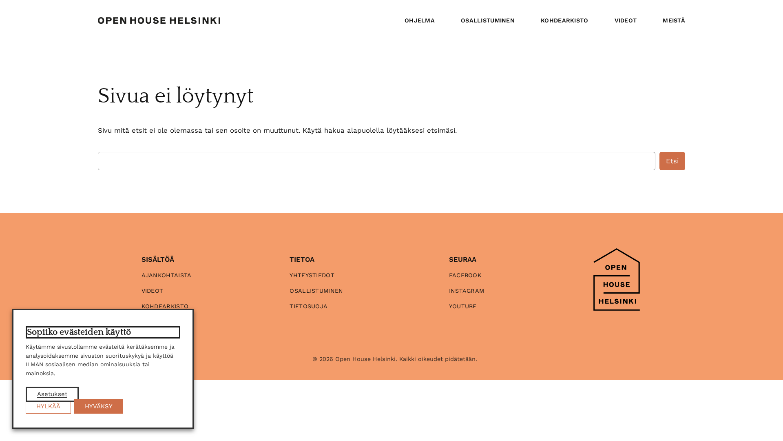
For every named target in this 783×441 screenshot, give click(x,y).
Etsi (672, 161)
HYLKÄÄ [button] (48, 406)
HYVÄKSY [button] (99, 406)
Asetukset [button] (52, 394)
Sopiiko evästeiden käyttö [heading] (79, 332)
